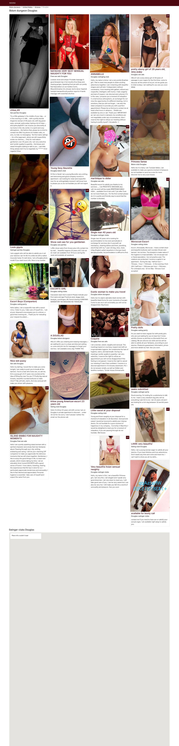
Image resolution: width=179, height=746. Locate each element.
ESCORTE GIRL (58, 288)
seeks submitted (139, 389)
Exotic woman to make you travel (108, 291)
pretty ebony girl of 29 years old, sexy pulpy (148, 70)
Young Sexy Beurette (61, 168)
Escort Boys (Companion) (23, 301)
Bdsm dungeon (14, 7)
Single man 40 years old (103, 232)
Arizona (37, 7)
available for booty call (143, 513)
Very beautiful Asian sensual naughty (105, 468)
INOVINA (12, 3)
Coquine (95, 338)
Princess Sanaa (139, 161)
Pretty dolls (137, 327)
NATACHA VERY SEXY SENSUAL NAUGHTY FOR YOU (67, 72)
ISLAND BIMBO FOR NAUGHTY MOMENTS (26, 437)
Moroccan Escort (140, 241)
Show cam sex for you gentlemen (68, 242)
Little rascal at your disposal (105, 410)
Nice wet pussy (18, 360)
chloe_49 (15, 110)
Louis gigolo (16, 247)
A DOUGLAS (57, 335)
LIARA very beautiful (141, 443)
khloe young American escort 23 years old (67, 402)
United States (28, 7)
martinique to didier (101, 178)
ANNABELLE (97, 74)
